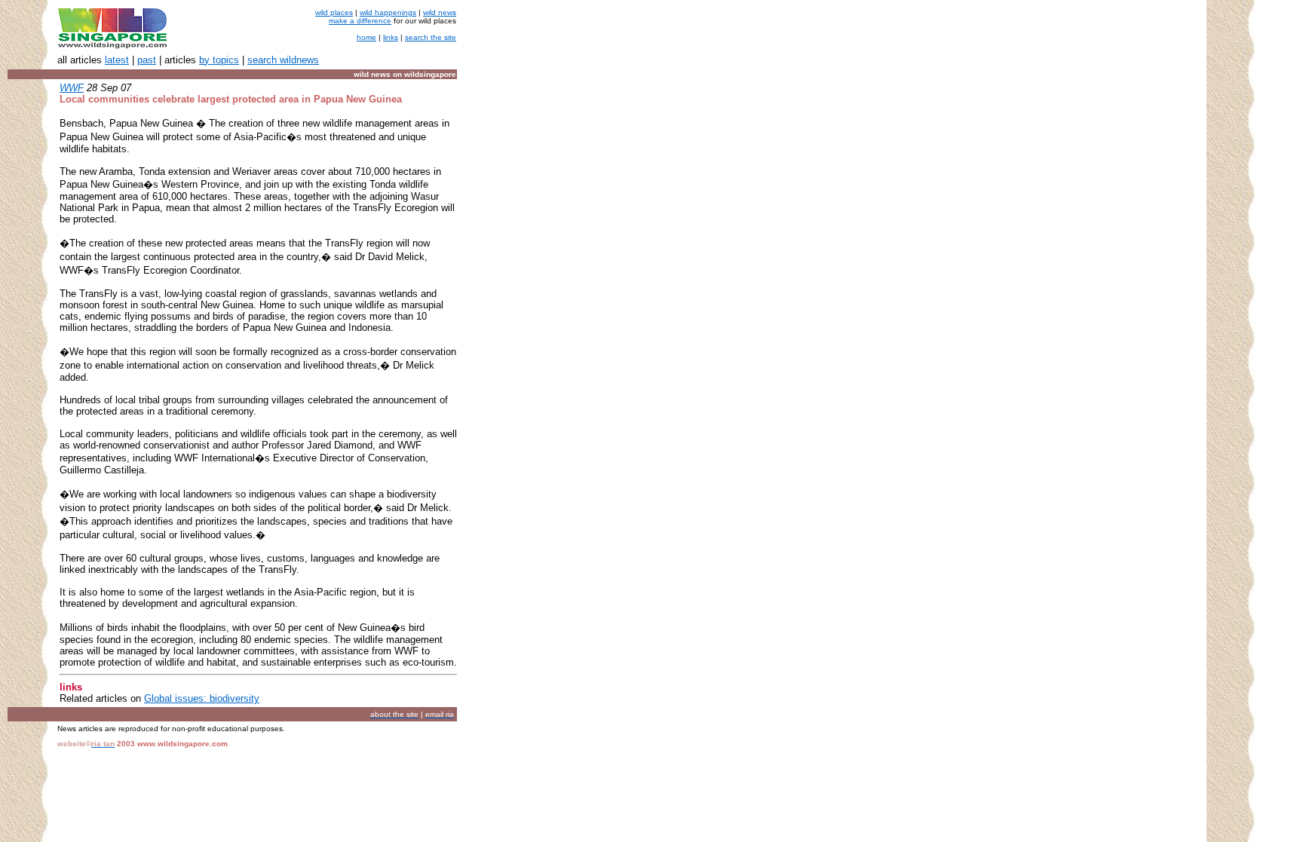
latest (117, 60)
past (146, 60)
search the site (430, 37)
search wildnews (283, 60)
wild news (439, 12)
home (366, 37)
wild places (334, 12)
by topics (219, 60)
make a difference (360, 21)
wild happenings (388, 12)
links (390, 37)
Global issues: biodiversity (201, 698)
